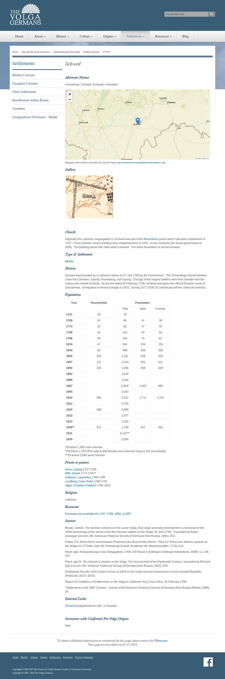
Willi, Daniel (72, 473)
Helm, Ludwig (73, 469)
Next (214, 196)
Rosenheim (151, 239)
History (61, 36)
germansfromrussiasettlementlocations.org (141, 162)
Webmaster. (161, 640)
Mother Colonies (91, 52)
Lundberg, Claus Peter (79, 481)
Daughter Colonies (25, 83)
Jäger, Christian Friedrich (80, 485)
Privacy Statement (84, 657)
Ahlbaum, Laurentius (78, 477)
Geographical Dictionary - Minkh (34, 117)
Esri (208, 158)
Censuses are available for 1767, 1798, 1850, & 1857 (98, 513)
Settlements (135, 36)
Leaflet (199, 158)
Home (19, 36)
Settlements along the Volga (66, 52)
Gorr (67, 625)
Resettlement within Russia (30, 100)
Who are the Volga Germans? (36, 52)
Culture (85, 36)
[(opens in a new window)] (208, 665)
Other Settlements (24, 92)
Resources (162, 36)
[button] (138, 121)
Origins (108, 36)
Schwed (70, 605)
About (39, 36)
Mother (69, 261)
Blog (185, 36)
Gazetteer (18, 108)
